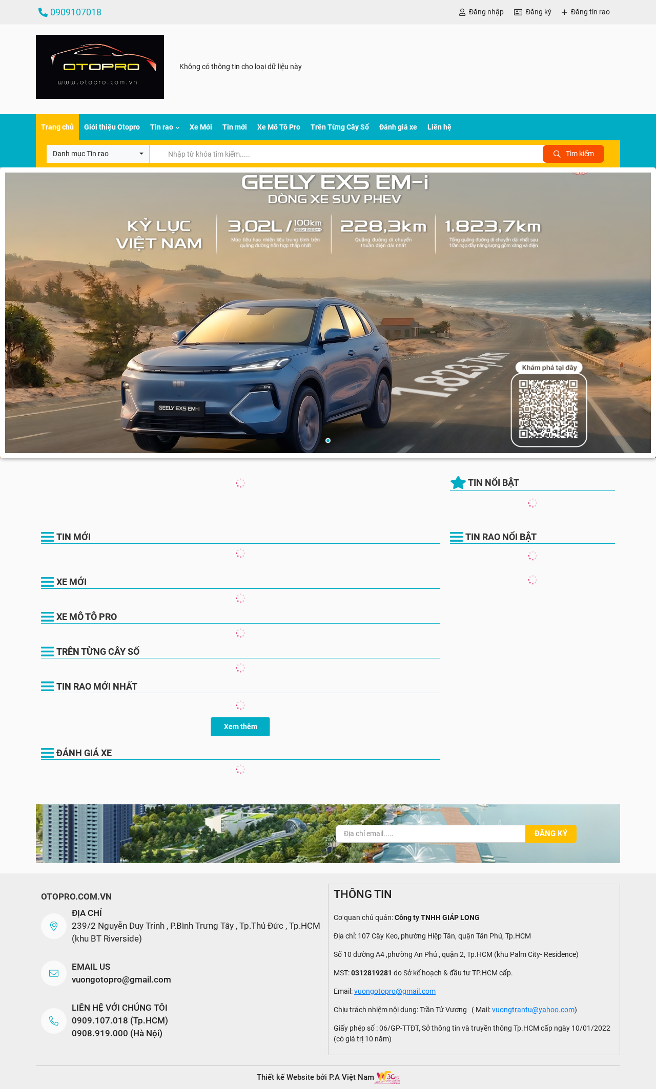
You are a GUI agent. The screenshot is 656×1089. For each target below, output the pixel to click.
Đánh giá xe (398, 127)
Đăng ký (538, 12)
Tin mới (234, 127)
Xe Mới (201, 127)
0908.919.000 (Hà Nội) (117, 1033)
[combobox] (98, 154)
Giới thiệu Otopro (112, 127)
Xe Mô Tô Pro (278, 127)
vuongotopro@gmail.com (121, 979)
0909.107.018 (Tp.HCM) (120, 1020)
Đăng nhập (486, 12)
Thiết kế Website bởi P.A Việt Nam (315, 1077)
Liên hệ (439, 127)
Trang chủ (57, 127)
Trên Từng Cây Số (340, 127)
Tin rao (161, 127)
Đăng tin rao (590, 12)
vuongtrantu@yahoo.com (533, 1010)
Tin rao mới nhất (96, 686)
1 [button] (328, 440)
